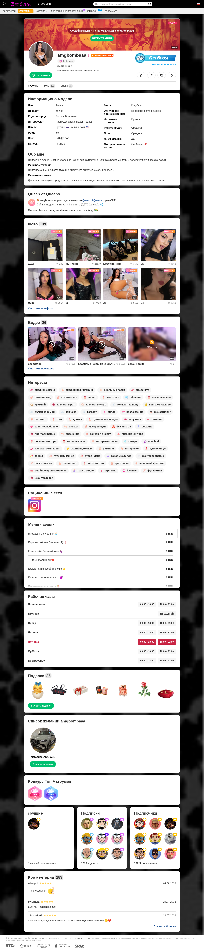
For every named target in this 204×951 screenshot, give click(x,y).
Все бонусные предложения (67, 11)
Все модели (9, 11)
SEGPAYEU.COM (83, 938)
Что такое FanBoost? (164, 64)
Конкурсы (92, 11)
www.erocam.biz (40, 938)
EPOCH (71, 938)
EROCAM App (111, 11)
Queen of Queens (92, 200)
